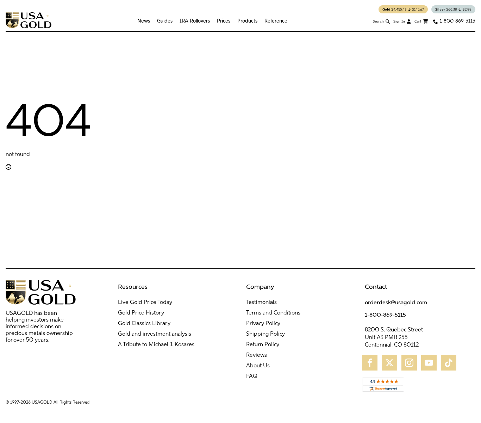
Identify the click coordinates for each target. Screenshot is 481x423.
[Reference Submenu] (289, 21)
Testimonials (261, 302)
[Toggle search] (381, 21)
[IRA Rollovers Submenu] (211, 21)
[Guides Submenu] (174, 21)
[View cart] (421, 21)
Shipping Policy (265, 334)
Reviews (256, 355)
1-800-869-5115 (385, 314)
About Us (258, 366)
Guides (165, 21)
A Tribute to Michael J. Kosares (156, 345)
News (143, 21)
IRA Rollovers (195, 21)
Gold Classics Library (144, 323)
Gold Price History (141, 313)
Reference (275, 21)
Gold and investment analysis (154, 334)
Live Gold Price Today (145, 302)
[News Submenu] (152, 21)
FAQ (251, 376)
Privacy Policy (263, 323)
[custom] (369, 363)
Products (247, 21)
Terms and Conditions (273, 313)
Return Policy (262, 345)
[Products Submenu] (259, 21)
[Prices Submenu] (232, 21)
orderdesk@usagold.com (396, 302)
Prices (223, 21)
